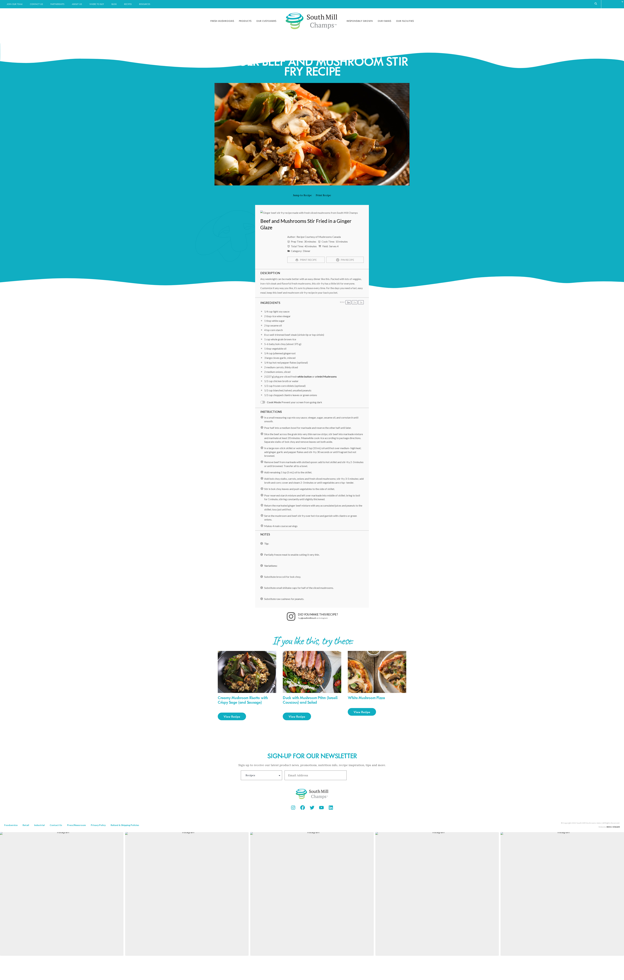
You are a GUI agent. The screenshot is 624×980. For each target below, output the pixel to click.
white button (304, 376)
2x (354, 302)
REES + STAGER (613, 827)
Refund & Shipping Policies (125, 825)
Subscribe (366, 775)
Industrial (39, 825)
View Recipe (232, 716)
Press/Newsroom (76, 825)
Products (245, 20)
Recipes (128, 4)
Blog (114, 4)
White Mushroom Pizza (366, 697)
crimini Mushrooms (326, 376)
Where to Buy (96, 4)
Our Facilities (405, 20)
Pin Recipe (347, 259)
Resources (144, 4)
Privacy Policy (98, 825)
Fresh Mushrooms (222, 20)
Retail (26, 825)
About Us (77, 4)
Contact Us (36, 4)
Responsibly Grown (360, 20)
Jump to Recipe (302, 195)
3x (361, 302)
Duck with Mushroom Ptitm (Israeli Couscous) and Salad (310, 700)
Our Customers (266, 20)
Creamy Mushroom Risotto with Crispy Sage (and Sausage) (243, 700)
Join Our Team (14, 4)
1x (348, 302)
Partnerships (57, 4)
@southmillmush (308, 618)
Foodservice (11, 825)
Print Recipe (323, 195)
